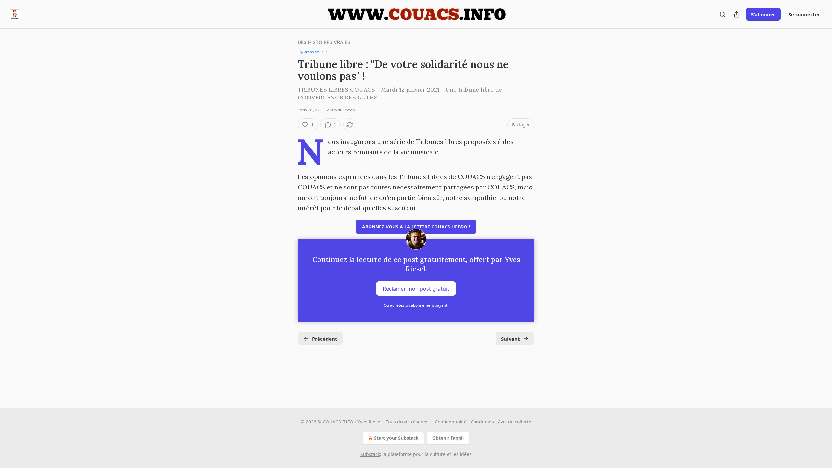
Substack (370, 454)
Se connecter (804, 14)
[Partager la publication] (736, 14)
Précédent (324, 338)
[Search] (722, 14)
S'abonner (763, 14)
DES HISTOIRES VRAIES (324, 42)
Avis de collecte (514, 422)
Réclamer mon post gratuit (416, 288)
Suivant (510, 338)
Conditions (482, 422)
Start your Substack (396, 438)
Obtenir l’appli (448, 438)
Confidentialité (451, 422)
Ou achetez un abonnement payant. (416, 305)
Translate (312, 51)
